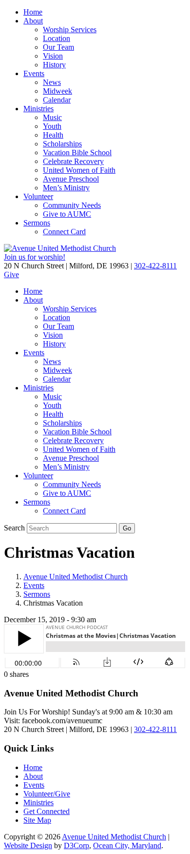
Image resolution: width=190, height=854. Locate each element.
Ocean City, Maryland (127, 845)
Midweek (57, 91)
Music (52, 117)
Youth (52, 126)
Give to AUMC (67, 214)
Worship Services (69, 29)
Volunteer (38, 196)
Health (53, 135)
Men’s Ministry (66, 187)
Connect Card (64, 231)
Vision (53, 56)
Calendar (57, 100)
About (33, 21)
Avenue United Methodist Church (75, 576)
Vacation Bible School (77, 152)
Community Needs (72, 205)
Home (32, 12)
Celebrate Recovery (73, 161)
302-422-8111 (155, 266)
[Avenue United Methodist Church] (60, 248)
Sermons (36, 223)
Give (11, 274)
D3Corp (76, 845)
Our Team (58, 47)
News (52, 82)
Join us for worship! (34, 257)
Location (56, 38)
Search (14, 528)
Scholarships (62, 144)
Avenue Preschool (71, 179)
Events (33, 73)
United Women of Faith (79, 170)
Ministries (38, 108)
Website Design (28, 845)
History (54, 65)
